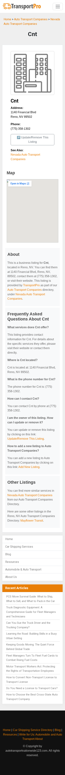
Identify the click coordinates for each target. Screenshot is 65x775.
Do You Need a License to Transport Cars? (32, 688)
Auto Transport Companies (30, 19)
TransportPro (31, 285)
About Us (11, 577)
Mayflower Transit (31, 520)
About (39, 738)
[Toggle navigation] (58, 6)
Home (7, 19)
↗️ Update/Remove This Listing (32, 139)
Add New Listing (29, 466)
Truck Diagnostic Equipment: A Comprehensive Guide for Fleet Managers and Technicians (31, 612)
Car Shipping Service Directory (33, 730)
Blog (8, 554)
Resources (12, 562)
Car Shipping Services (19, 546)
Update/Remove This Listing (25, 438)
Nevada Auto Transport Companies (29, 495)
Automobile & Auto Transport (23, 569)
